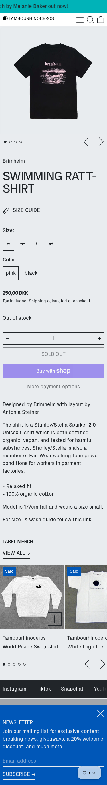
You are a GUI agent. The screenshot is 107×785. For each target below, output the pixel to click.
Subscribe (16, 774)
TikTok (44, 689)
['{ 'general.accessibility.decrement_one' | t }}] (8, 339)
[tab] (5, 142)
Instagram (14, 689)
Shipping (37, 300)
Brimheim (14, 161)
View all (14, 553)
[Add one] (100, 339)
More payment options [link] (53, 386)
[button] (90, 19)
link (87, 520)
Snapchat (72, 689)
